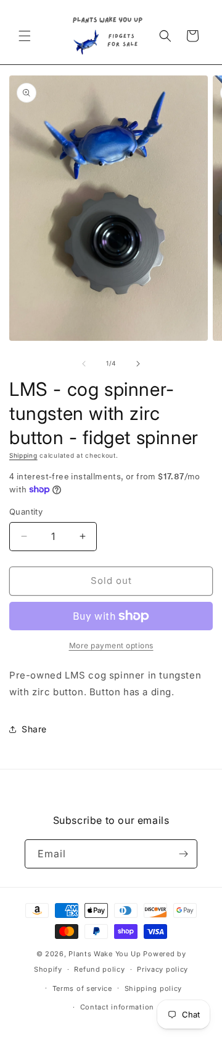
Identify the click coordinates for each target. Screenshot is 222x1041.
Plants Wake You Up (104, 953)
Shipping (23, 455)
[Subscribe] (183, 853)
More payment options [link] (111, 645)
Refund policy (99, 969)
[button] (24, 35)
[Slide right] (138, 363)
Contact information (117, 1007)
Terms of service (82, 988)
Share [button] (34, 729)
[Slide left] (83, 363)
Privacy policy (162, 969)
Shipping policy (154, 988)
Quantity (26, 511)
